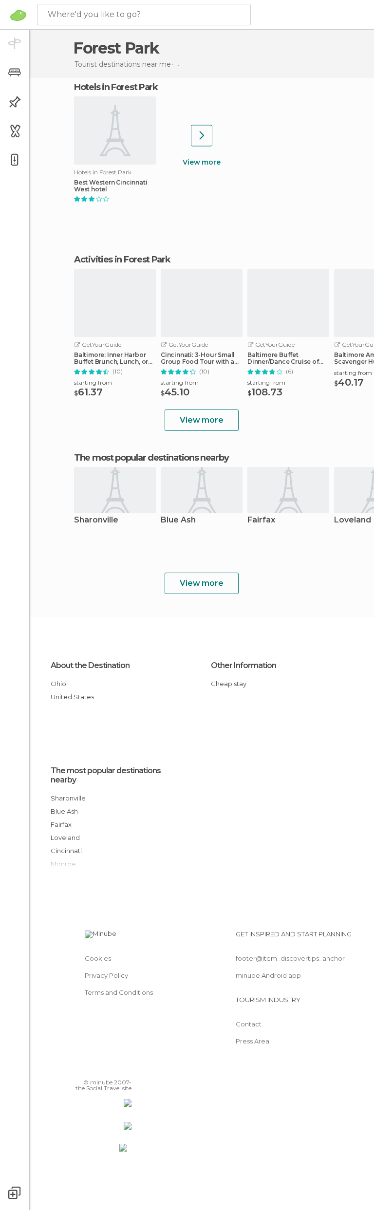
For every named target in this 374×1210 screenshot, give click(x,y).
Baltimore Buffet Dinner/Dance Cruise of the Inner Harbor (283, 358)
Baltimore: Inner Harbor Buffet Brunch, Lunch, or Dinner (111, 358)
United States (72, 697)
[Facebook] (87, 1068)
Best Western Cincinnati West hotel (110, 186)
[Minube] (18, 15)
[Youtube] (125, 1068)
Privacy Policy (106, 975)
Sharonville (96, 520)
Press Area (252, 1041)
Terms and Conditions (119, 992)
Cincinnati (66, 851)
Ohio (58, 684)
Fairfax (261, 520)
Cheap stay (228, 684)
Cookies (98, 958)
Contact (249, 1024)
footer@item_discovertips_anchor (290, 958)
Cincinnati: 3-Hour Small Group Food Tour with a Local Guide (198, 358)
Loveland (65, 837)
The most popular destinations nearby (151, 457)
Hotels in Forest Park (116, 87)
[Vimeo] (112, 1068)
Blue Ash (178, 520)
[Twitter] (100, 1068)
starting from (93, 382)
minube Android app (268, 975)
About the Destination (90, 665)
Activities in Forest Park (122, 259)
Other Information (243, 665)
